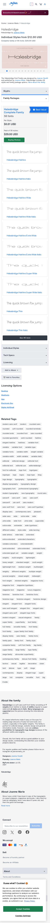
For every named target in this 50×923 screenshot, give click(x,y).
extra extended (9, 539)
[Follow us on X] (13, 832)
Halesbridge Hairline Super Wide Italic (24, 292)
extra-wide (7, 525)
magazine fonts (37, 581)
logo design (7, 479)
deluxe (11, 668)
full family (7, 627)
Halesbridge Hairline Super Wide (22, 273)
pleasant (37, 512)
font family (33, 627)
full (11, 677)
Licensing (8, 362)
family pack (7, 641)
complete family (9, 645)
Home (3, 23)
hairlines (21, 443)
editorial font (33, 461)
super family (7, 622)
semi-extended (9, 549)
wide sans (7, 516)
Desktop (4, 391)
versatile (29, 677)
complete (19, 677)
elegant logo (31, 673)
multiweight (38, 567)
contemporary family (11, 659)
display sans (7, 512)
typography (19, 479)
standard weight (22, 562)
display (19, 673)
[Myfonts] (13, 5)
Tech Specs (8, 355)
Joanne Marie (13, 23)
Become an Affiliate (11, 862)
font (37, 677)
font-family (7, 631)
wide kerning (34, 530)
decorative (32, 664)
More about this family (36, 82)
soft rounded (17, 429)
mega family (7, 654)
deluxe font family (29, 659)
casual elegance (25, 618)
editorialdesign (35, 466)
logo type (31, 475)
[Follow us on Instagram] (5, 832)
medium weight (24, 567)
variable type (30, 447)
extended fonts (39, 549)
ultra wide (28, 521)
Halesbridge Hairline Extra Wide (21, 235)
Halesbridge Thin (15, 311)
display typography (10, 484)
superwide (39, 521)
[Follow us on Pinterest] (21, 832)
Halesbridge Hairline (16, 159)
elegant (6, 604)
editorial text (8, 466)
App (2, 399)
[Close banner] (45, 12)
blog (39, 475)
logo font (22, 470)
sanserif (6, 498)
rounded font (22, 433)
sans (25, 498)
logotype (6, 475)
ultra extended (24, 549)
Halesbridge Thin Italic (17, 330)
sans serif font (8, 507)
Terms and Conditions (12, 877)
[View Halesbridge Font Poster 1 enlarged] (25, 57)
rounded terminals (33, 429)
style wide (22, 530)
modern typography (10, 493)
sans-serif (34, 498)
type (19, 668)
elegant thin (25, 608)
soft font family (24, 645)
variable (6, 447)
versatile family (20, 627)
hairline (38, 438)
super (41, 673)
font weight (7, 581)
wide (34, 516)
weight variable (37, 452)
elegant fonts (30, 604)
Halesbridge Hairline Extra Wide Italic (24, 254)
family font (19, 641)
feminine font (18, 595)
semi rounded (26, 438)
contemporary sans (23, 512)
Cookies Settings (23, 915)
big (44, 677)
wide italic (19, 535)
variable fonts (8, 452)
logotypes (33, 470)
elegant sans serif (10, 613)
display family (8, 636)
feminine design (39, 599)
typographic (32, 479)
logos (21, 475)
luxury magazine (34, 590)
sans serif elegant (10, 608)
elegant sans (38, 608)
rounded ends (8, 433)
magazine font (8, 585)
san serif (16, 502)
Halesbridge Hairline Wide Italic (21, 216)
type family (32, 650)
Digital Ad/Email (7, 407)
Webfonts (5, 395)
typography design (28, 484)
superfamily (20, 622)
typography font (9, 489)
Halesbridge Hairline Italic (19, 178)
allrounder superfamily (24, 654)
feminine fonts (32, 595)
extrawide (18, 525)
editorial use (21, 466)
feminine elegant (23, 599)
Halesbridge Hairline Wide (19, 197)
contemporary (8, 673)
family (37, 618)
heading (43, 659)
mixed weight (23, 576)
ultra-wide (7, 521)
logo (14, 475)
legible (22, 664)
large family (20, 650)
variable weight (27, 553)
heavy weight (8, 562)
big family (38, 645)
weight (39, 553)
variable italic (36, 456)
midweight (36, 576)
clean (42, 664)
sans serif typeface (35, 507)
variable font (17, 447)
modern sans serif (10, 424)
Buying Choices (14, 140)
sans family (21, 636)
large (5, 677)
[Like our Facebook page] (28, 832)
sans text (21, 507)
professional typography (28, 489)
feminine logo (8, 599)
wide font (17, 521)
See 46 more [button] (25, 338)
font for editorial (9, 470)
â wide (5, 682)
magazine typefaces (25, 585)
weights (6, 558)
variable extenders (10, 544)
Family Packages (11, 98)
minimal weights (21, 581)
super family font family (23, 631)
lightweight (30, 558)
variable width (22, 452)
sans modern (28, 502)
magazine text (8, 590)
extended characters (26, 539)
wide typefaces (31, 525)
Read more (5, 806)
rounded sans (34, 424)
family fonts (33, 636)
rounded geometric (10, 438)
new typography (27, 493)
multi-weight (37, 562)
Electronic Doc (7, 403)
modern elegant (9, 618)
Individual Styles (11, 348)
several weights (9, 576)
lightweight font (9, 567)
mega (32, 668)
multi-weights (17, 558)
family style (31, 641)
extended (30, 535)
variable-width (8, 456)
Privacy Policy (29, 901)
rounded (6, 429)
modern (23, 424)
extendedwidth (27, 544)
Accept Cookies (23, 909)
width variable (22, 456)
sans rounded (36, 433)
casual (13, 664)
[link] (40, 4)
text (4, 668)
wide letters (7, 535)
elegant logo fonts (27, 613)
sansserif (6, 502)
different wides (9, 530)
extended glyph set (10, 553)
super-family (8, 650)
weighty (6, 572)
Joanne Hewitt (42, 78)
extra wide (25, 516)
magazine (20, 590)
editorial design (18, 461)
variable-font (33, 443)
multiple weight (35, 572)
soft (25, 668)
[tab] (6, 71)
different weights (19, 572)
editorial (6, 461)
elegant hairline (9, 443)
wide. (16, 516)
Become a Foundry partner (13, 857)
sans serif (16, 498)
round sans (41, 493)
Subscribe (36, 826)
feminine (6, 595)
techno (5, 664)
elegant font (17, 604)
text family (32, 622)
